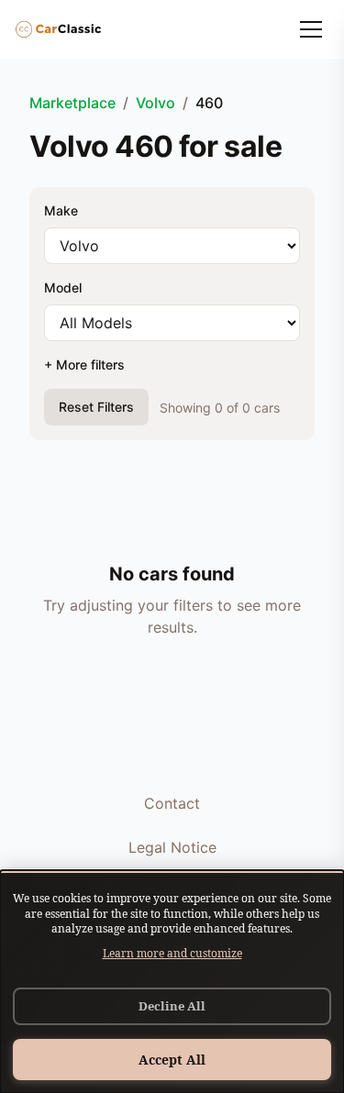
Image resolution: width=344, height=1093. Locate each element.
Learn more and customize (172, 953)
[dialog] (172, 981)
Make (61, 210)
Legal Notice (172, 847)
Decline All (172, 1006)
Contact (172, 803)
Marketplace (72, 103)
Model (63, 287)
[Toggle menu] (311, 29)
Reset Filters (96, 406)
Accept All (172, 1059)
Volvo (155, 103)
